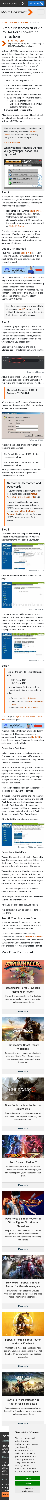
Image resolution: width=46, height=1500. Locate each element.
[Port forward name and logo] (13, 3)
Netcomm (24, 22)
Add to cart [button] (34, 3)
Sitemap (5, 1457)
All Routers (7, 1468)
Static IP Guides (16, 226)
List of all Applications (28, 707)
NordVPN (28, 277)
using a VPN (26, 253)
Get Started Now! (12, 142)
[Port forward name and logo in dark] (17, 12)
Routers (13, 22)
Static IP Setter (37, 211)
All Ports (5, 1471)
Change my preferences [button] (27, 1489)
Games (5, 1474)
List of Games (29, 698)
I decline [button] (27, 1483)
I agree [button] (28, 1478)
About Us (6, 1484)
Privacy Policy (8, 1487)
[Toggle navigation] (40, 11)
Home (4, 22)
